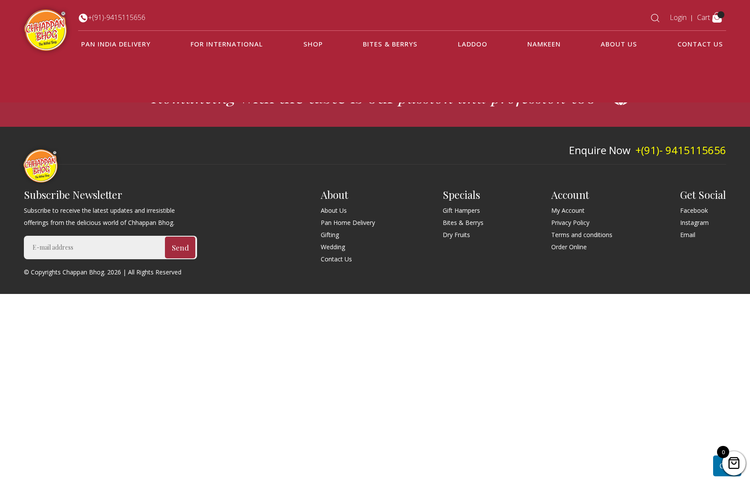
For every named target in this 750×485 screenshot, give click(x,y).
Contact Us (700, 44)
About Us (619, 44)
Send (180, 247)
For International (227, 44)
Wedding (333, 247)
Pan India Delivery (116, 44)
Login (678, 17)
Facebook (694, 210)
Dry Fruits (456, 235)
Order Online (569, 247)
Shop (313, 44)
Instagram (694, 222)
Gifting (330, 235)
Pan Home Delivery (348, 222)
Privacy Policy (570, 222)
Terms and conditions (581, 235)
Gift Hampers (461, 210)
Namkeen (544, 44)
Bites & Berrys (390, 44)
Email (687, 235)
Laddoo (472, 44)
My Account (568, 210)
